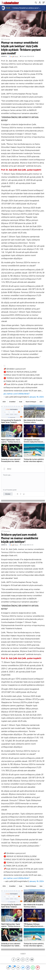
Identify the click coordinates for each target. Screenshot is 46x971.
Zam (41, 402)
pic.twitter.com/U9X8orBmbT (17, 393)
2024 (4, 402)
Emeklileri (12, 402)
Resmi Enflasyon (31, 402)
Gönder (7, 494)
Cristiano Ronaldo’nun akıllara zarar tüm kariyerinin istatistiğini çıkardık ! (27, 8)
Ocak (20, 402)
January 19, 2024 (36, 397)
